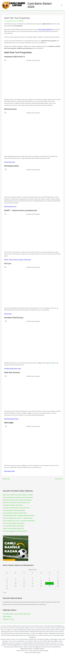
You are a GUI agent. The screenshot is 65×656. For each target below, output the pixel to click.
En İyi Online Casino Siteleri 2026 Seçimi (14, 510)
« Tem (4, 592)
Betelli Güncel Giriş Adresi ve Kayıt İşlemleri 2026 (16, 502)
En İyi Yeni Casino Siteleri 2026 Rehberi (13, 523)
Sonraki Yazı (59, 478)
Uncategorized (9, 21)
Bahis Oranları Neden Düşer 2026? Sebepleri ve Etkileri (18, 494)
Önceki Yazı (6, 478)
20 (32, 583)
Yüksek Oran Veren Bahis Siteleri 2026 (13, 528)
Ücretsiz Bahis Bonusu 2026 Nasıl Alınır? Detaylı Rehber (18, 497)
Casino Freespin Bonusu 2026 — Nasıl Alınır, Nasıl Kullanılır (19, 520)
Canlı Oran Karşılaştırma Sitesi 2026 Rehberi (15, 531)
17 (7, 583)
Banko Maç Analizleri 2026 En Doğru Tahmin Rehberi (17, 500)
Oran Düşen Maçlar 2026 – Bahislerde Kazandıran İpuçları (18, 515)
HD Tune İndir (8, 313)
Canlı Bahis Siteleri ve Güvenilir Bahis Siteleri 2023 (16, 614)
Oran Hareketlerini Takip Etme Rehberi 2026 (15, 513)
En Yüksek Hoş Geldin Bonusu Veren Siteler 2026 (16, 507)
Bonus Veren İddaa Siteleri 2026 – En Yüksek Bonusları (17, 518)
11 (15, 580)
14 (41, 580)
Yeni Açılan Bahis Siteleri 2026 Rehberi (13, 526)
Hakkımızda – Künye (8, 619)
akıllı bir (48, 363)
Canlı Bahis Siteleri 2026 (39, 5)
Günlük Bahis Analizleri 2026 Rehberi (13, 505)
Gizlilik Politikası (7, 616)
